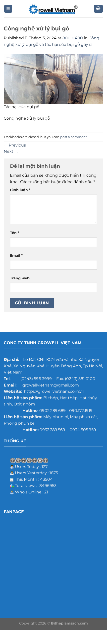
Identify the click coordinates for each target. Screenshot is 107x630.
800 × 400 (72, 38)
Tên (14, 233)
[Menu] (8, 9)
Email (16, 255)
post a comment (73, 137)
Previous (15, 145)
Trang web (20, 278)
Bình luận (20, 190)
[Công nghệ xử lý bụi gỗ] (53, 78)
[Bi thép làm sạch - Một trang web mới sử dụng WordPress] (53, 8)
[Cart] (98, 9)
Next (11, 151)
